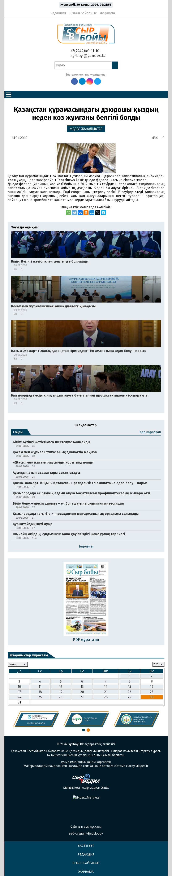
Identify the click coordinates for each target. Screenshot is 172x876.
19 (61, 692)
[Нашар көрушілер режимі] (119, 11)
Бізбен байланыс (83, 13)
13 (82, 687)
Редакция (58, 13)
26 (61, 697)
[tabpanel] (36, 719)
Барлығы (86, 546)
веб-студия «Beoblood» (86, 833)
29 (129, 697)
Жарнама (107, 13)
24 (19, 697)
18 (40, 692)
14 (105, 687)
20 (82, 692)
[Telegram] (74, 212)
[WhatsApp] (68, 212)
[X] (97, 212)
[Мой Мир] (91, 212)
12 (60, 687)
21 (105, 692)
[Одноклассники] (86, 212)
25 (40, 697)
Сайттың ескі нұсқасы (86, 826)
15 (129, 687)
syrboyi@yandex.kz (88, 55)
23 (151, 692)
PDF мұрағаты (86, 639)
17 (19, 692)
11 (40, 687)
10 (19, 687)
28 (106, 697)
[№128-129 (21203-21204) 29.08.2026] (86, 599)
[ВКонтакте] (80, 212)
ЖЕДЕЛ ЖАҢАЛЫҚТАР (86, 129)
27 (82, 697)
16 (151, 687)
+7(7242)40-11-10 (84, 50)
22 (129, 692)
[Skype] (103, 212)
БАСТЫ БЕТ (86, 846)
